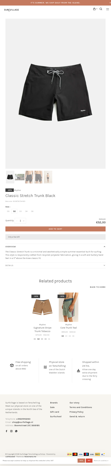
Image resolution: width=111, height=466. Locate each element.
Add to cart (55, 229)
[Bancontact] (103, 455)
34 (26, 211)
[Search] (101, 9)
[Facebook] (6, 431)
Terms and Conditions (81, 407)
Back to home (98, 287)
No (89, 460)
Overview (10, 247)
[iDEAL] (69, 455)
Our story (74, 402)
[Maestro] (86, 455)
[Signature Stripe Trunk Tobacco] (42, 307)
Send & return (77, 416)
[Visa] (80, 455)
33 (20, 211)
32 (14, 211)
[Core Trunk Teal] (69, 307)
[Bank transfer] (91, 455)
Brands (54, 402)
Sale (52, 407)
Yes (81, 460)
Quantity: (9, 220)
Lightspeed (10, 457)
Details (9, 265)
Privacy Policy (76, 412)
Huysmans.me (30, 457)
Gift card (54, 412)
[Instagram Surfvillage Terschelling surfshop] (11, 431)
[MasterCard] (75, 455)
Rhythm (17, 190)
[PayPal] (97, 455)
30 (8, 211)
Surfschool (55, 416)
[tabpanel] (55, 94)
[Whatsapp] (16, 431)
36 (32, 211)
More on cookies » (101, 461)
